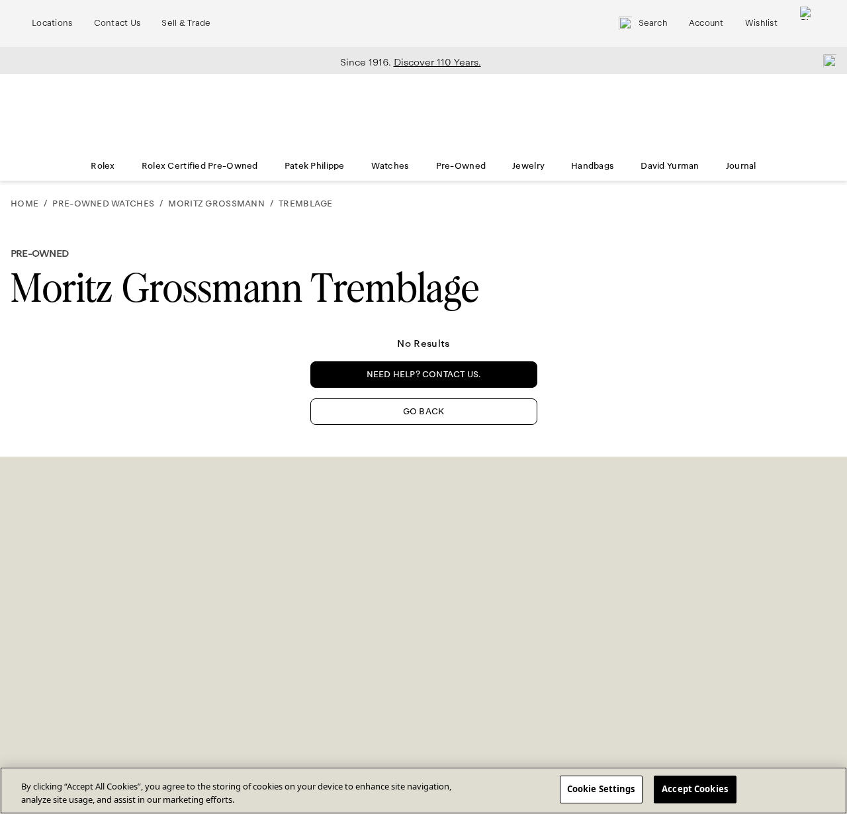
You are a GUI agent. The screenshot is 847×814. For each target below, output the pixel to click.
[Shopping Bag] (807, 23)
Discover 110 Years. (437, 62)
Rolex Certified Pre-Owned (200, 166)
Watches (390, 166)
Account (706, 23)
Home (24, 203)
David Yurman (670, 166)
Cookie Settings (601, 789)
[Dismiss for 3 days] (826, 60)
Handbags (592, 166)
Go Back (423, 411)
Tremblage (306, 203)
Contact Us (117, 23)
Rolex (102, 166)
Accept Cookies (695, 789)
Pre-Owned (461, 166)
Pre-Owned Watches (103, 203)
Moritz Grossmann (216, 203)
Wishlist (761, 23)
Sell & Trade (185, 23)
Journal (741, 166)
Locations (52, 23)
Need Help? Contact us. (424, 374)
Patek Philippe (315, 166)
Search (653, 23)
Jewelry (528, 166)
